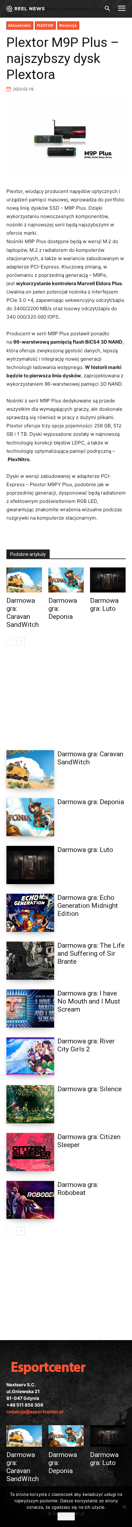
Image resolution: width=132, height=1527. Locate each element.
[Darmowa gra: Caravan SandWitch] (24, 579)
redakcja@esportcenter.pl (34, 1411)
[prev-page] (10, 641)
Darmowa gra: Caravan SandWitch (22, 612)
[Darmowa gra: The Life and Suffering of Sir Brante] (30, 961)
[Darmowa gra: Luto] (108, 579)
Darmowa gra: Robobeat (77, 1189)
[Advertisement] (66, 696)
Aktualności (19, 25)
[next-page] (21, 641)
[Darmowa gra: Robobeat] (30, 1200)
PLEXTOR (45, 25)
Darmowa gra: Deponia (90, 802)
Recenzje (68, 25)
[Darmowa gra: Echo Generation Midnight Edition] (30, 913)
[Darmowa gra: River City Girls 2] (30, 1056)
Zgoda (66, 1516)
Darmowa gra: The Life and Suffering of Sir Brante (91, 953)
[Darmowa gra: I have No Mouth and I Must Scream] (30, 1008)
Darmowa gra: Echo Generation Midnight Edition (87, 905)
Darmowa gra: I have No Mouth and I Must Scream (88, 1001)
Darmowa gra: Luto (104, 604)
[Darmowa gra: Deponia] (66, 579)
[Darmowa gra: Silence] (30, 1104)
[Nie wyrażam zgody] (124, 1507)
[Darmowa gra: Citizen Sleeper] (30, 1152)
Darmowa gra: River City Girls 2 (86, 1045)
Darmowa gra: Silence (89, 1089)
